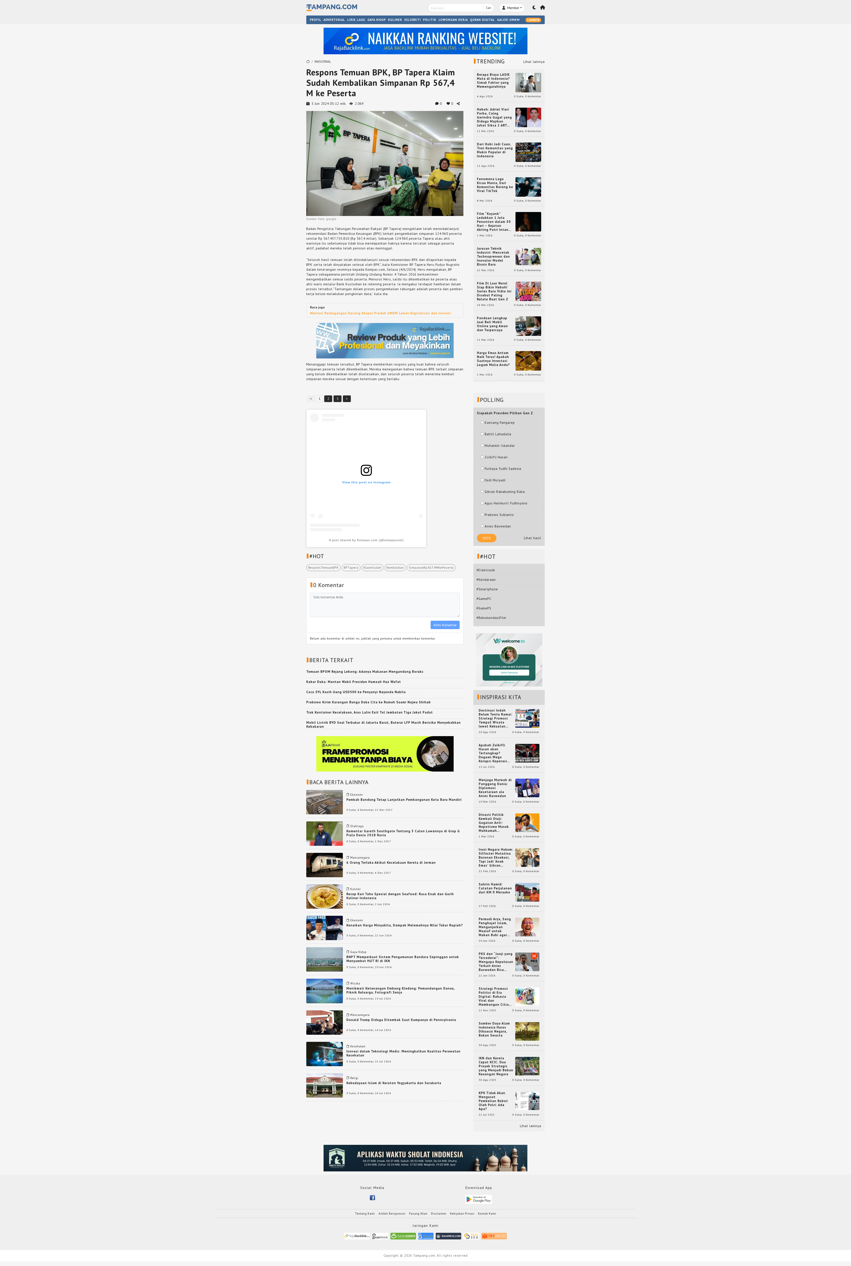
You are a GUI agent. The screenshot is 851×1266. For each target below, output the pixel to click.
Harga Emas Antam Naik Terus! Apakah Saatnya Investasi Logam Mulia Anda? (493, 359)
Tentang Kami (365, 1213)
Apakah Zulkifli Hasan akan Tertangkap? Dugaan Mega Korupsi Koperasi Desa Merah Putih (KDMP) (494, 753)
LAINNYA (533, 20)
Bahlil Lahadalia (498, 434)
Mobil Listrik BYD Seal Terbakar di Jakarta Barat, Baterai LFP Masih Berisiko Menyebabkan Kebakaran (383, 724)
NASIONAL (323, 61)
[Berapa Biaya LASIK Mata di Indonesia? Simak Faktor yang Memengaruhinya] (528, 82)
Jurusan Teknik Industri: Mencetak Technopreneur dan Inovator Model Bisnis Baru (493, 256)
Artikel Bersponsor (392, 1213)
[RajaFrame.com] (380, 1236)
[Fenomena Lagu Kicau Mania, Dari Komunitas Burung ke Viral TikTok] (528, 187)
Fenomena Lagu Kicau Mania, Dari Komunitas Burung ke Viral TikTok (495, 185)
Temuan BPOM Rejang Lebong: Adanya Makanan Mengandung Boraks (365, 671)
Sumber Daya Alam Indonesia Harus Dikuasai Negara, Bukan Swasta (494, 1029)
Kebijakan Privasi (462, 1213)
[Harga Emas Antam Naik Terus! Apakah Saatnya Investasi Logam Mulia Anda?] (528, 360)
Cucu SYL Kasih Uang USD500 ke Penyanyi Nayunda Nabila (356, 692)
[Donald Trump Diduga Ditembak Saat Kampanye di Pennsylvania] (324, 1022)
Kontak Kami (487, 1213)
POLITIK (429, 20)
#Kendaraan (486, 580)
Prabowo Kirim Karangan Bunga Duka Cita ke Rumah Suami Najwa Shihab (368, 702)
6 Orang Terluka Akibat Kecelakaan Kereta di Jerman (391, 862)
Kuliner (355, 889)
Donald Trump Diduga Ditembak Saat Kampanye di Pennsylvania (401, 1020)
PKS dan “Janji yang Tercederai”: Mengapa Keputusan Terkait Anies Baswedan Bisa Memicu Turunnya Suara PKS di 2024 (496, 962)
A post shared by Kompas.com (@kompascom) (366, 540)
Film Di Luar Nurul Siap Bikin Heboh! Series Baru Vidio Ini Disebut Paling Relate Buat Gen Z (494, 291)
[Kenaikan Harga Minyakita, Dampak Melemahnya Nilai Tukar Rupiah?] (324, 928)
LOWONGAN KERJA (453, 20)
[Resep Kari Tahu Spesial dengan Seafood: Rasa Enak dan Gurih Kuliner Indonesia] (324, 896)
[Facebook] (372, 1197)
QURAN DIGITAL (482, 20)
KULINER (395, 20)
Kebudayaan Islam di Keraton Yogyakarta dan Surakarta (393, 1083)
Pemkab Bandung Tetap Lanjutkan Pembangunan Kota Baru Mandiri (404, 799)
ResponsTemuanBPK (323, 568)
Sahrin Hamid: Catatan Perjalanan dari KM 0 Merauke (495, 888)
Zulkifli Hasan (496, 457)
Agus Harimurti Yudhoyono (506, 503)
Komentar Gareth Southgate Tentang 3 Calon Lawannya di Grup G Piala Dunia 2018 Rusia (403, 833)
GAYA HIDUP (376, 20)
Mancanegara (360, 858)
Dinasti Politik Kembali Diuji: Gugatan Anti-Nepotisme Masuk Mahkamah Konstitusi (494, 823)
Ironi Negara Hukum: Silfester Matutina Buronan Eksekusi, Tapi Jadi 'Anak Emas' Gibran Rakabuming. (496, 857)
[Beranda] (543, 8)
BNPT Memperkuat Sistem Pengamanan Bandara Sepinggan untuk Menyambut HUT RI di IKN (402, 959)
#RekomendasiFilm (491, 618)
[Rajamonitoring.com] (425, 1236)
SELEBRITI (412, 20)
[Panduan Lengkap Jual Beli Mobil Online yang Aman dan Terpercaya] (528, 326)
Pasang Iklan (418, 1213)
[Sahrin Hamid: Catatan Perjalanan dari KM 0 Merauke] (527, 892)
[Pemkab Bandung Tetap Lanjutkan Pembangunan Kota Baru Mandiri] (324, 802)
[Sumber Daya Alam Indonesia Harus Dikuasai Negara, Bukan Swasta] (527, 1031)
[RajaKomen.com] (403, 1236)
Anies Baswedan (498, 526)
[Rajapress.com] (448, 1236)
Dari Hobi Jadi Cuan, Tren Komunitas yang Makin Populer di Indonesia (495, 150)
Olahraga (357, 826)
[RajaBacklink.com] (357, 1236)
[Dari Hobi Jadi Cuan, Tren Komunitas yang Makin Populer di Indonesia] (528, 152)
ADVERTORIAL (334, 20)
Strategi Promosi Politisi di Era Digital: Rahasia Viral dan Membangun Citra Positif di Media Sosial (494, 997)
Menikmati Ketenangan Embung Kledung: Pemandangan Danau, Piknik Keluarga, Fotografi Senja (400, 990)
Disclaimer (439, 1213)
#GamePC (483, 599)
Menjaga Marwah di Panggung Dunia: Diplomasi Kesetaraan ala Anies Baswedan (495, 788)
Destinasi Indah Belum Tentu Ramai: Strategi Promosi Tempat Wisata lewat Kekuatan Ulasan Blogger (495, 718)
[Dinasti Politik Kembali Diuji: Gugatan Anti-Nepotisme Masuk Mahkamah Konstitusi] (527, 822)
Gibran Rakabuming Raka (505, 492)
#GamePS (483, 608)
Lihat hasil (532, 538)
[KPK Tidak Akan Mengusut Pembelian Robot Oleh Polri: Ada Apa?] (527, 1101)
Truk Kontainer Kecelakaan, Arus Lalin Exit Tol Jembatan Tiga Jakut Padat (369, 712)
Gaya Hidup (358, 952)
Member (512, 8)
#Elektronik (485, 570)
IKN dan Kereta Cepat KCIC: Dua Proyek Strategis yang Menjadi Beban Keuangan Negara (496, 1066)
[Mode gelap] (534, 8)
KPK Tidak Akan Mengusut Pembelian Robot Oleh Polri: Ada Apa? (493, 1101)
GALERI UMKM (508, 20)
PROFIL (315, 20)
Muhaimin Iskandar (500, 445)
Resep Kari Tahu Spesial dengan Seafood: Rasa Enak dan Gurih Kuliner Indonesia (400, 896)
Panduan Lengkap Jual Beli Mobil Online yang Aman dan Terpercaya (492, 324)
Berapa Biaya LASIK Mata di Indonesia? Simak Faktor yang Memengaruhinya (493, 81)
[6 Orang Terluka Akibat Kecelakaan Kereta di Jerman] (324, 865)
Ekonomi (356, 795)
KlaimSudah (372, 568)
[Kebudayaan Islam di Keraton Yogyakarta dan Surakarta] (324, 1085)
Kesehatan (357, 1046)
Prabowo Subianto (499, 515)
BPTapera (351, 568)
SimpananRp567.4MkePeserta (431, 568)
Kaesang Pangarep (500, 422)
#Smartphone (487, 589)
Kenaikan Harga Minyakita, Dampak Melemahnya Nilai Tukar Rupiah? (404, 925)
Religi (354, 1078)
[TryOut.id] (494, 1236)
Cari (488, 8)
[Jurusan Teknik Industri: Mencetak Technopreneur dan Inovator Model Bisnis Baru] (528, 256)
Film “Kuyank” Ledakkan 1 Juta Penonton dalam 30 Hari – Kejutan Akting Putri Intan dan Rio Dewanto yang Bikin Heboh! (494, 222)
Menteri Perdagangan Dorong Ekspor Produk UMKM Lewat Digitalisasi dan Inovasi (380, 313)
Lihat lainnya (534, 62)
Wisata (355, 983)
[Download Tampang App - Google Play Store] (478, 1199)
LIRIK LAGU (356, 20)
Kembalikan (395, 568)
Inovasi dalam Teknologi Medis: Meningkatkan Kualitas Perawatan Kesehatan (403, 1053)
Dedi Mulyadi (495, 480)
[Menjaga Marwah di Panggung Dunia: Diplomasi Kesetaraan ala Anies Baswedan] (527, 788)
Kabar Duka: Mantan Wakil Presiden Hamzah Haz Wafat (353, 682)
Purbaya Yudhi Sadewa (503, 469)
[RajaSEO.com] (471, 1236)
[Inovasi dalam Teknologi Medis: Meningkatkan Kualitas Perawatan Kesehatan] (324, 1054)
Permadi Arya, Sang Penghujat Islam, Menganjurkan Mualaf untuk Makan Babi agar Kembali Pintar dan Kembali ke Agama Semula (495, 927)
